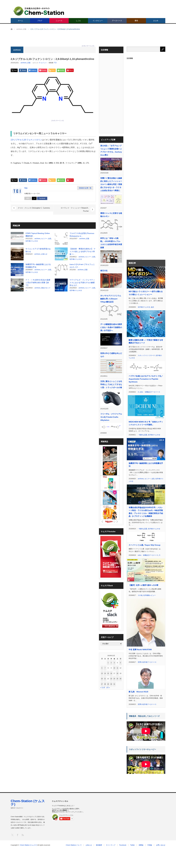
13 (102, 673)
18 (117, 673)
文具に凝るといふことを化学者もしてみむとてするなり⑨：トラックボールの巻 (111, 384)
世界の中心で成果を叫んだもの (111, 354)
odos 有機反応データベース (150, 392)
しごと (78, 21)
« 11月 (102, 687)
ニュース (59, 21)
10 (114, 668)
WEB (27, 198)
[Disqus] (53, 326)
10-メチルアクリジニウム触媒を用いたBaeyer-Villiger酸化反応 (110, 299)
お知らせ (44, 254)
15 (108, 673)
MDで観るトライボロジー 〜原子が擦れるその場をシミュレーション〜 (146, 292)
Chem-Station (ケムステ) (28, 802)
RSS (22, 834)
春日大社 (104, 271)
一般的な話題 (142, 435)
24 (114, 678)
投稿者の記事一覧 (85, 188)
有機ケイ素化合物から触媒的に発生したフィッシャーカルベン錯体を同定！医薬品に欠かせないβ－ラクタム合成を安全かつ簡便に (111, 184)
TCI (55, 63)
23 (111, 678)
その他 (140, 595)
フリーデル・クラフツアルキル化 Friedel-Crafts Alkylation (111, 417)
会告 (49, 238)
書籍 (136, 21)
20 (102, 678)
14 (105, 673)
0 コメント (43, 63)
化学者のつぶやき (32, 241)
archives (24, 63)
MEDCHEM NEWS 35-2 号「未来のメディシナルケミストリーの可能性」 (146, 423)
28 (105, 684)
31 (114, 684)
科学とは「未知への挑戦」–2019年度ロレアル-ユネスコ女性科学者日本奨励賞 (111, 242)
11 (117, 668)
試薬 (28, 63)
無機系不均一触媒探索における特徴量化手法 (146, 464)
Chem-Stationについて (74, 845)
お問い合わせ (160, 845)
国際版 (141, 845)
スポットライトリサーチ (146, 355)
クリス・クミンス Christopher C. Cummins (34, 208)
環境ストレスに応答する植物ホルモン (111, 214)
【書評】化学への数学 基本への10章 (143, 585)
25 (117, 678)
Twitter (132, 845)
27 (102, 684)
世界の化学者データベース (147, 662)
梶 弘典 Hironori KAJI (138, 692)
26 (120, 678)
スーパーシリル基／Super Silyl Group (144, 545)
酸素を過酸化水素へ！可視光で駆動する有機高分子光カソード (146, 341)
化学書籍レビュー (149, 595)
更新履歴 (99, 845)
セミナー (44, 238)
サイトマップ (110, 845)
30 (111, 684)
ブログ (39, 21)
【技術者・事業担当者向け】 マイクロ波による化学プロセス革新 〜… (82, 251)
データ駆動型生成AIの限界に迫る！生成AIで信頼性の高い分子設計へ (111, 327)
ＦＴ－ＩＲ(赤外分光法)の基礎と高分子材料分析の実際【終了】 (38, 282)
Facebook (42, 198)
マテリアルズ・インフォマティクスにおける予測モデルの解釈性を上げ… (82, 282)
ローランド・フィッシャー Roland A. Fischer (75, 209)
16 (111, 673)
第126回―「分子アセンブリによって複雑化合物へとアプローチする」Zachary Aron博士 (111, 150)
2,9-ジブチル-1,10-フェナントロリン (26, 140)
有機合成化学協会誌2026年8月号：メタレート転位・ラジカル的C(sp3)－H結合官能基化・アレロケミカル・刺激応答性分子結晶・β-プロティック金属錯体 (146, 511)
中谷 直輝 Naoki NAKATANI (140, 649)
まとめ (155, 21)
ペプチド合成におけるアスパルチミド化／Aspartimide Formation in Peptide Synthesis (146, 379)
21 (105, 678)
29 (108, 684)
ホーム (20, 21)
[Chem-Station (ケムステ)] (38, 11)
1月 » (108, 687)
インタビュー (98, 21)
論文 (152, 307)
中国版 (149, 845)
